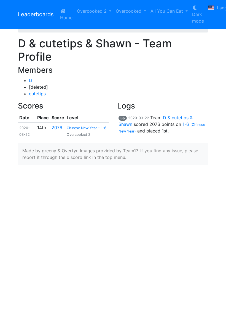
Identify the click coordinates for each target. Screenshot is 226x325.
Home (66, 17)
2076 (57, 127)
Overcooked (129, 11)
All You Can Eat (167, 11)
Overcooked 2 (92, 11)
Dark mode (198, 18)
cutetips (37, 93)
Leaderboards (35, 14)
